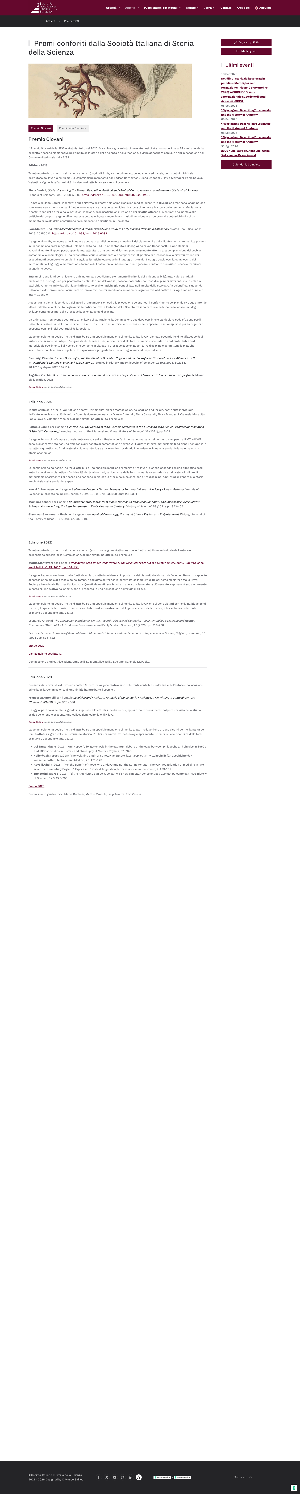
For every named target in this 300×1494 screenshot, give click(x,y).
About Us (265, 7)
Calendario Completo (246, 164)
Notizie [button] (191, 7)
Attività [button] (130, 7)
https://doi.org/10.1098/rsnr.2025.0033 (79, 233)
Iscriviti (209, 7)
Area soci (243, 7)
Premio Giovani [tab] (41, 128)
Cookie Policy (183, 1477)
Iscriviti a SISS (249, 42)
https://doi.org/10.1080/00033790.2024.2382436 (116, 195)
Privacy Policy (163, 1477)
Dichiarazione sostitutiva (45, 653)
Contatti (226, 7)
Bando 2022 (36, 645)
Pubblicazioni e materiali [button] (161, 7)
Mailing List (249, 51)
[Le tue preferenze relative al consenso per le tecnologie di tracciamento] (294, 1488)
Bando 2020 (36, 786)
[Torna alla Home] (44, 7)
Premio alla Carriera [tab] (72, 128)
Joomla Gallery (35, 387)
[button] (250, 1477)
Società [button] (111, 7)
